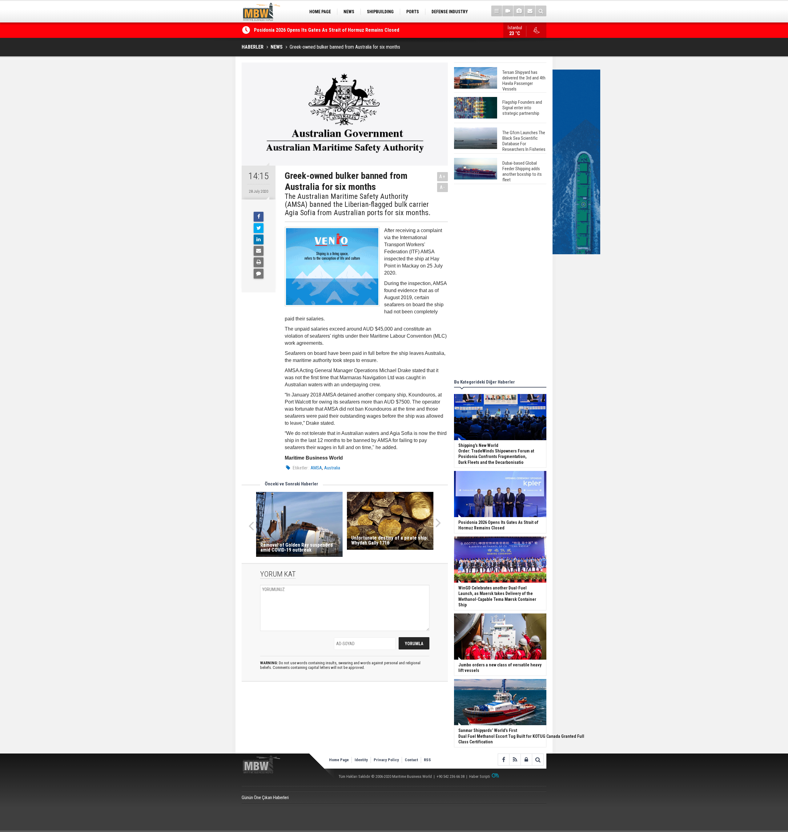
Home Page (339, 760)
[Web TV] (507, 11)
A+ (442, 176)
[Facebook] (258, 217)
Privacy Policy (386, 760)
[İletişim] (530, 11)
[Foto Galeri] (518, 11)
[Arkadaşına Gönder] (258, 251)
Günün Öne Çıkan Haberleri (265, 797)
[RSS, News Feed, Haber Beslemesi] (515, 760)
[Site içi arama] (541, 11)
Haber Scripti (479, 776)
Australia (332, 468)
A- (442, 187)
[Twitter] (258, 228)
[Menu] (496, 11)
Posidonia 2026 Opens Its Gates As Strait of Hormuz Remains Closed (327, 30)
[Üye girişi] (526, 760)
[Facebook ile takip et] (503, 760)
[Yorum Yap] (258, 274)
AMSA (316, 468)
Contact (411, 760)
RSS (427, 760)
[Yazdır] (258, 262)
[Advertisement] (500, 282)
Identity (361, 760)
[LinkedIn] (258, 239)
